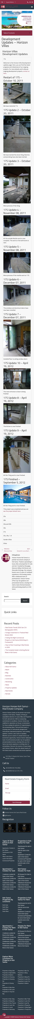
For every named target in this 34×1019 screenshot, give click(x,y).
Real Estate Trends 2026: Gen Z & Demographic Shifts (15, 628)
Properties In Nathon (23, 983)
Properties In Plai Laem (8, 989)
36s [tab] (4, 528)
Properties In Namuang (8, 1009)
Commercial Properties (8, 860)
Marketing (8, 682)
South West (5, 911)
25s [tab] (4, 516)
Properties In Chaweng (8, 977)
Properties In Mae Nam (8, 987)
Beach (7, 669)
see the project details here (11, 511)
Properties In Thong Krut (24, 1009)
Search (6, 596)
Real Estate (9, 691)
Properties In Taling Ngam (24, 1007)
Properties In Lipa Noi (23, 1003)
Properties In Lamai (7, 1007)
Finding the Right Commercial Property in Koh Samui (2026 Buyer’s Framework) (16, 640)
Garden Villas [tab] (7, 539)
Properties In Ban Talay (8, 999)
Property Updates (11, 688)
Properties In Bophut (7, 975)
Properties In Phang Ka (24, 1005)
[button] (32, 6)
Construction (9, 679)
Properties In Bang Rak (8, 970)
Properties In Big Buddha (9, 972)
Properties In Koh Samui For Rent (24, 898)
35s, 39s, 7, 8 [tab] (7, 536)
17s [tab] (4, 59)
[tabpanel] (17, 287)
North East (5, 905)
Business (8, 676)
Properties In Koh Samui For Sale (24, 841)
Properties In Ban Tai (23, 970)
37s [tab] (4, 532)
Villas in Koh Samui (7, 856)
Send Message (17, 802)
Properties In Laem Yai (24, 981)
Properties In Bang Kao (8, 1001)
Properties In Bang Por (24, 977)
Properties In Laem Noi (24, 979)
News (7, 685)
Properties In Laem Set (8, 1005)
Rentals (7, 694)
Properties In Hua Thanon (9, 1003)
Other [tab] (5, 543)
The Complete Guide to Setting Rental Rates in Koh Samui (17, 651)
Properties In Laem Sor (24, 1001)
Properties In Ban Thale (24, 999)
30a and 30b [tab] (7, 524)
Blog (6, 672)
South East (5, 909)
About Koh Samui (10, 666)
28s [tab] (4, 520)
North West (5, 907)
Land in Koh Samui (7, 858)
